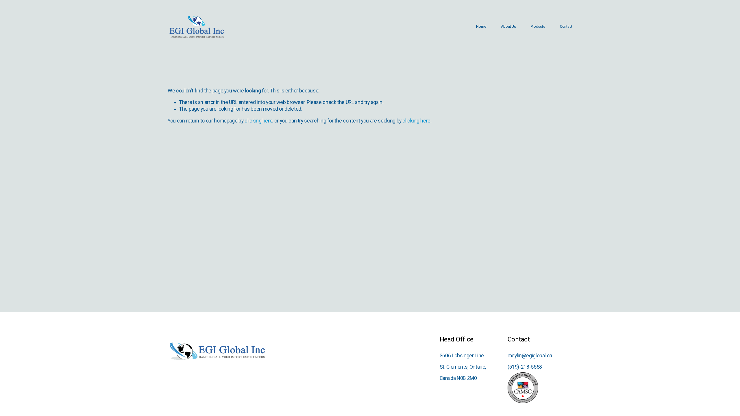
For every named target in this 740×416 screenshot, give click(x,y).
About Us (508, 26)
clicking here (258, 121)
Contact (566, 26)
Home (481, 26)
